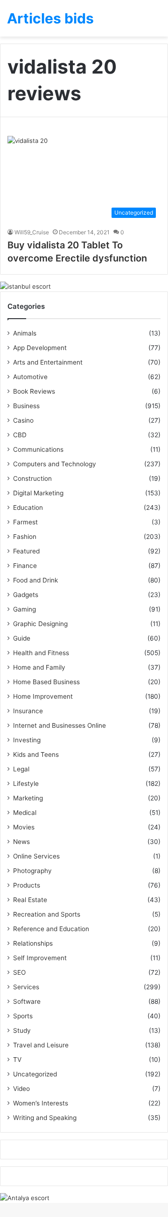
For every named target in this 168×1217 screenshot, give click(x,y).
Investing (27, 740)
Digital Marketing (38, 493)
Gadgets (25, 594)
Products (26, 885)
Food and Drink (35, 580)
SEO (19, 972)
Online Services (36, 856)
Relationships (33, 943)
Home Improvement (43, 696)
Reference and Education (51, 929)
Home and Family (39, 667)
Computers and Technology (54, 464)
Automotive (30, 377)
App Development (40, 347)
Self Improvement (40, 958)
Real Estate (30, 899)
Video (21, 1088)
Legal (21, 769)
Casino (23, 420)
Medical (24, 812)
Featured (26, 551)
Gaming (24, 609)
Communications (38, 449)
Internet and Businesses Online (59, 725)
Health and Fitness (41, 653)
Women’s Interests (40, 1103)
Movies (24, 827)
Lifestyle (26, 783)
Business (26, 406)
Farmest (25, 522)
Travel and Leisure (41, 1045)
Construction (32, 478)
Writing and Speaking (45, 1117)
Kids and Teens (36, 754)
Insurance (28, 711)
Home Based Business (46, 682)
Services (26, 987)
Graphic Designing (40, 623)
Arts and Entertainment (48, 362)
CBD (20, 435)
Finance (25, 565)
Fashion (24, 536)
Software (27, 1001)
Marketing (28, 798)
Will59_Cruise (31, 232)
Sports (23, 1016)
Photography (32, 870)
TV (17, 1059)
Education (28, 507)
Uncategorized (35, 1074)
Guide (21, 638)
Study (22, 1030)
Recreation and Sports (46, 914)
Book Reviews (34, 391)
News (21, 841)
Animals (24, 333)
